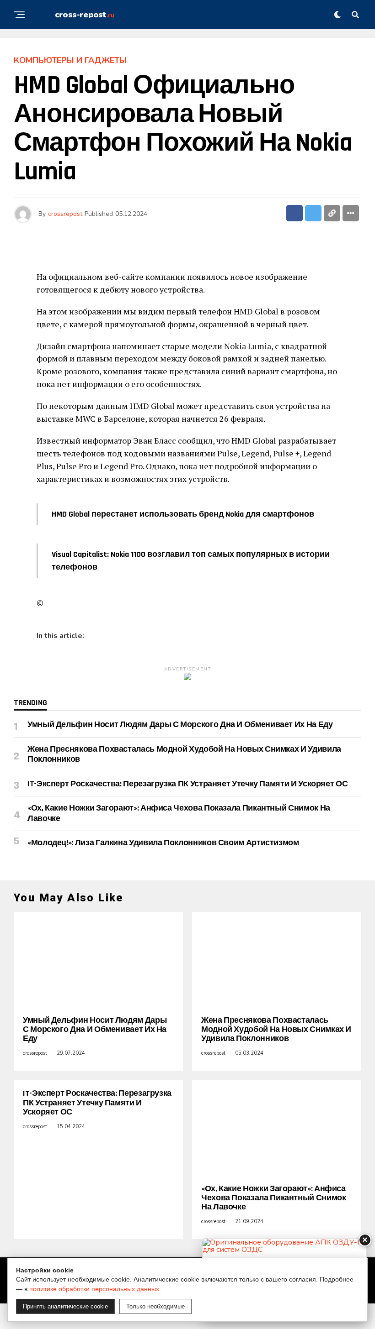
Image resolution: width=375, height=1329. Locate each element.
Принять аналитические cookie (65, 1306)
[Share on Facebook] (294, 213)
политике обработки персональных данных (94, 1288)
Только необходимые (155, 1306)
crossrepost (65, 213)
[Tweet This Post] (313, 213)
